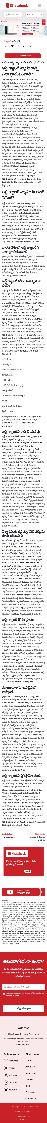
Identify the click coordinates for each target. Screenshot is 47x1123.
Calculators (30, 1092)
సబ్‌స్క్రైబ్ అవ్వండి (23, 1008)
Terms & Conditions (23, 1111)
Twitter (11, 1068)
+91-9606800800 (23, 1044)
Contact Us (30, 1098)
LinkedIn (12, 1082)
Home (28, 1060)
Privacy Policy (24, 1116)
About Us (30, 1066)
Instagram (13, 1075)
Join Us (29, 1079)
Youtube (12, 1089)
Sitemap (23, 1119)
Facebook (13, 1060)
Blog (27, 1085)
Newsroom (30, 1073)
